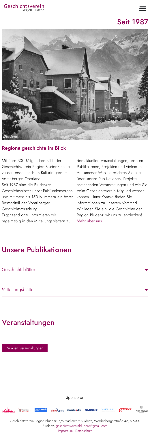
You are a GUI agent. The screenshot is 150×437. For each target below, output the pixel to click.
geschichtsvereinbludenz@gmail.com (81, 425)
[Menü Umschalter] (142, 8)
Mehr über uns (89, 221)
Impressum (65, 430)
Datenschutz (83, 430)
